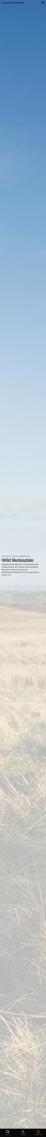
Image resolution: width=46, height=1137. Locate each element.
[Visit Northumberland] (13, 3)
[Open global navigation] (42, 3)
